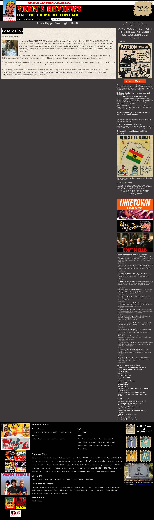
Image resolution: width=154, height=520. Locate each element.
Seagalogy (90, 468)
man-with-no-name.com (113, 487)
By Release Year (52, 439)
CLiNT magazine (37, 501)
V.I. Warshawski (123, 384)
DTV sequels (98, 461)
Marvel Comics (58, 465)
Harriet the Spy (122, 414)
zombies (113, 471)
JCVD (49, 465)
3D (33, 458)
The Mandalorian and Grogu (126, 403)
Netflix (81, 464)
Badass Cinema (29, 19)
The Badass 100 (38, 432)
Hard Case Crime (59, 479)
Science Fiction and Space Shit (25, 75)
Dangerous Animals (136, 290)
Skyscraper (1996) (123, 383)
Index (34, 439)
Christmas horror (37, 461)
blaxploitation (77, 458)
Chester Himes (29, 69)
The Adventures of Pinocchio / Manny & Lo (139, 265)
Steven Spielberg (94, 445)
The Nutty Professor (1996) (126, 420)
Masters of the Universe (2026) (127, 401)
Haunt (119, 379)
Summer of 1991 (71, 471)
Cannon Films (105, 458)
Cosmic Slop (12, 31)
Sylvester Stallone (106, 445)
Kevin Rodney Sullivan (73, 69)
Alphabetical (41, 439)
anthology (9, 69)
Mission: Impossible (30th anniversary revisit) (131, 410)
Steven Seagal (82, 445)
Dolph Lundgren (82, 442)
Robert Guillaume (62, 72)
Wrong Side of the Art (60, 493)
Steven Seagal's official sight (78, 490)
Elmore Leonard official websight (42, 479)
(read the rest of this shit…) (50, 65)
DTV (79, 432)
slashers (101, 467)
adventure (37, 458)
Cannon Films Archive (47, 487)
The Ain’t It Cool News (96, 490)
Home (19, 19)
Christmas (117, 457)
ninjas (98, 465)
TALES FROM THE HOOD (38, 41)
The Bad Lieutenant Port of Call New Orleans (131, 392)
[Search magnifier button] (70, 19)
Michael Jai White (72, 465)
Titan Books (89, 479)
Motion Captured (37, 490)
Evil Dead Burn (122, 405)
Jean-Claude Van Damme (97, 442)
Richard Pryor (63, 490)
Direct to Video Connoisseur (64, 487)
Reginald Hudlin (49, 72)
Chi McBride (38, 69)
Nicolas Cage (111, 442)
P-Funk (23, 72)
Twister (120, 416)
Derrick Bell (48, 69)
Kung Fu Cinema (99, 487)
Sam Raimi (48, 468)
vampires (96, 471)
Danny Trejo (60, 461)
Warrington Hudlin (99, 72)
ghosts (117, 461)
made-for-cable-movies (89, 69)
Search (48, 19)
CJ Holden (121, 273)
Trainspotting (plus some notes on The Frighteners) (133, 388)
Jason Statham (40, 465)
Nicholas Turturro (15, 72)
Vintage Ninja (48, 493)
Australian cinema (65, 458)
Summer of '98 (49, 471)
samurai (71, 468)
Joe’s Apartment (131, 336)
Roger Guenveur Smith (77, 72)
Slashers (85, 432)
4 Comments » (42, 75)
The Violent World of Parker (75, 479)
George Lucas (110, 461)
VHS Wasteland (37, 493)
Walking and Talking (124, 390)
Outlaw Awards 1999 (51, 432)
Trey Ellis (89, 72)
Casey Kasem (18, 69)
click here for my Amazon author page (134, 96)
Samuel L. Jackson (60, 468)
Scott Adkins (80, 468)
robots (42, 468)
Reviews (39, 19)
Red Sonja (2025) (123, 386)
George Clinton (59, 69)
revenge (35, 468)
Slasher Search (115, 468)
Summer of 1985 (59, 471)
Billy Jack (35, 487)
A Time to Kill (128, 296)
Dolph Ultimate (79, 487)
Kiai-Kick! (89, 487)
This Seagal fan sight (111, 490)
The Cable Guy (122, 418)
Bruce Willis (98, 439)
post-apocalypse (106, 465)
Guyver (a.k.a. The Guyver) (126, 381)
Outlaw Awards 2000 (65, 432)
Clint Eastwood (108, 439)
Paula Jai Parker (32, 72)
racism (41, 72)
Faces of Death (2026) (133, 309)
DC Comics (68, 461)
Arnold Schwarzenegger (85, 439)
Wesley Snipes (82, 449)
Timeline (62, 439)
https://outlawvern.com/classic (142, 484)
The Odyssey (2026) (124, 377)
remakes (118, 464)
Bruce (85, 458)
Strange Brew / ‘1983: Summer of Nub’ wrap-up (132, 367)
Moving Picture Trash (50, 490)
